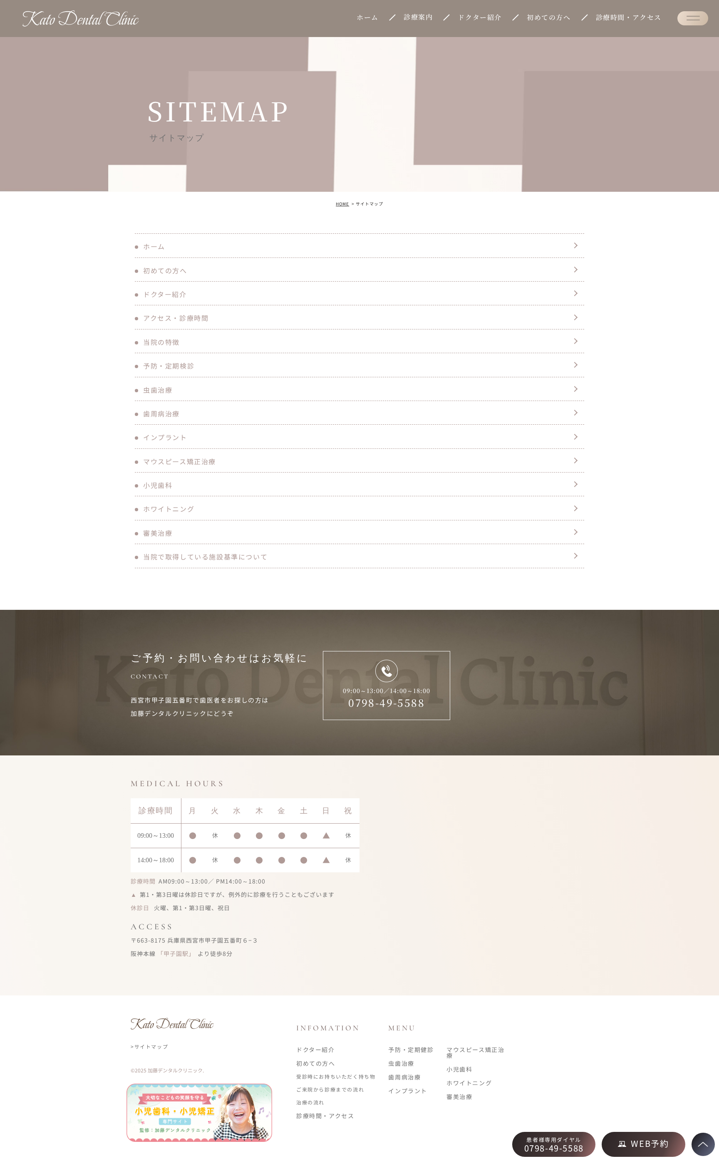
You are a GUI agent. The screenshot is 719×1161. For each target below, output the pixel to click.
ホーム (368, 17)
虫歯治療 (157, 390)
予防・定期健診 (411, 1049)
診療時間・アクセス (629, 17)
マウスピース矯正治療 (179, 461)
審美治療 (157, 533)
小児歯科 (157, 485)
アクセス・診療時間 (175, 318)
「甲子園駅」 (176, 953)
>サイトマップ (149, 1046)
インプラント (165, 437)
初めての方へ (549, 17)
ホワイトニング (168, 509)
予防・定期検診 (168, 366)
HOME (342, 204)
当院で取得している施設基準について (205, 557)
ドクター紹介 (480, 17)
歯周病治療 (161, 413)
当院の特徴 (161, 342)
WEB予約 (650, 1143)
